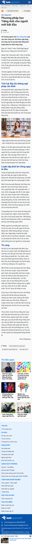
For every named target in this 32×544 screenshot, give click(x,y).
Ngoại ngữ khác (6, 457)
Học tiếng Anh (5, 448)
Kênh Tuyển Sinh (5, 5)
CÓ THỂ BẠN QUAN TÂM (9, 536)
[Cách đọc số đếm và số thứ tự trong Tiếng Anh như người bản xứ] (24, 371)
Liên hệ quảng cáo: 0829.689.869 (14, 522)
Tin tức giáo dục (6, 429)
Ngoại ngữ (15, 5)
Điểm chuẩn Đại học (7, 505)
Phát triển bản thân (7, 486)
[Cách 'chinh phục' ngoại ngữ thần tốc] (8, 410)
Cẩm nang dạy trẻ (7, 498)
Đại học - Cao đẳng (7, 467)
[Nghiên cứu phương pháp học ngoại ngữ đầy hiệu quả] (24, 391)
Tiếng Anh (22, 5)
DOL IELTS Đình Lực (7, 460)
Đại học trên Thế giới (7, 470)
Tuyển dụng (5, 492)
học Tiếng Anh (22, 37)
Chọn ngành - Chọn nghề (9, 483)
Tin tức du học (5, 439)
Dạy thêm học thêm (13, 11)
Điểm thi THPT (6, 508)
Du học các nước (6, 436)
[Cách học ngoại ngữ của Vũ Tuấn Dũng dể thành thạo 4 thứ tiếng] (8, 371)
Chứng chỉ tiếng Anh (7, 451)
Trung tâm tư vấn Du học (9, 442)
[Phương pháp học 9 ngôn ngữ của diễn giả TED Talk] (8, 391)
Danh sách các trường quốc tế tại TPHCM (14, 476)
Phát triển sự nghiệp (7, 489)
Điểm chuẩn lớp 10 (7, 511)
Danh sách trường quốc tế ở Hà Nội (12, 473)
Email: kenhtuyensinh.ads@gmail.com (16, 525)
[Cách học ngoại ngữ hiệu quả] (24, 410)
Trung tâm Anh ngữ (7, 454)
